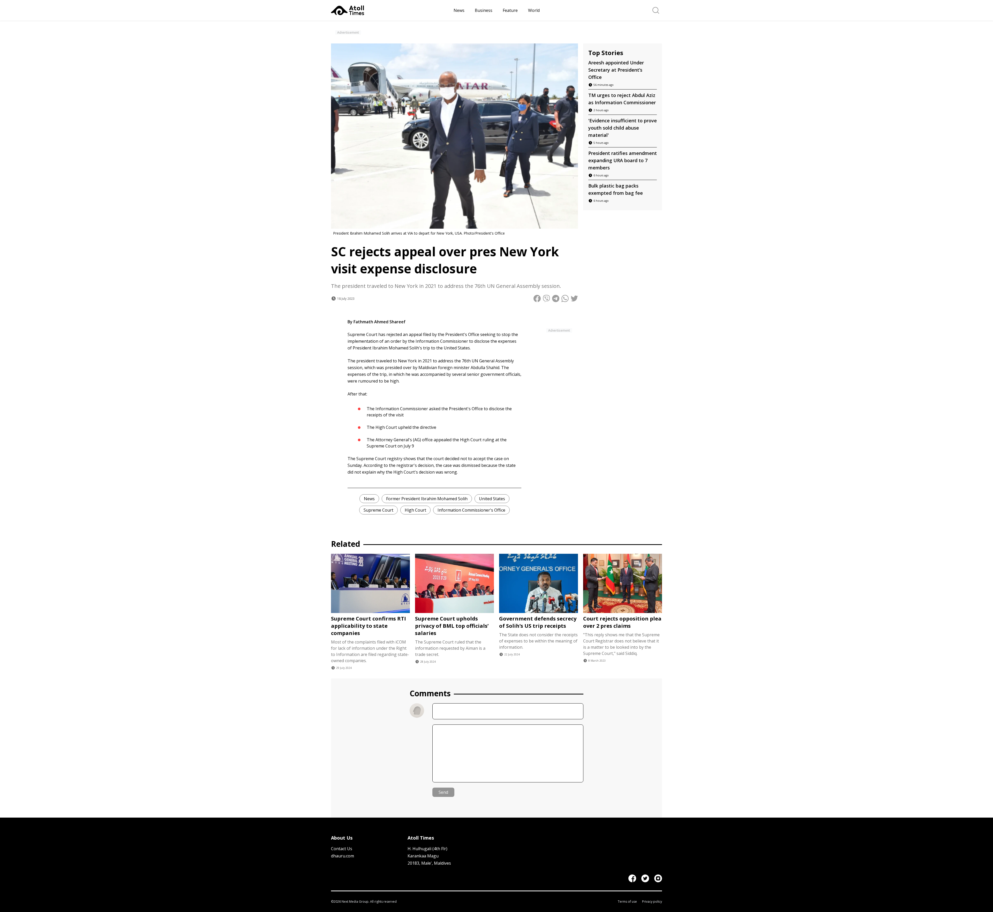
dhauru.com (342, 856)
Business (483, 10)
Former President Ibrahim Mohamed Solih (427, 499)
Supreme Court (378, 510)
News (459, 10)
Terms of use (627, 902)
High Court (415, 510)
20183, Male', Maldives (429, 863)
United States (492, 499)
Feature (510, 10)
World (534, 10)
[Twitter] (645, 878)
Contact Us (341, 848)
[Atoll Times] (390, 10)
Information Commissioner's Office (471, 510)
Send (443, 792)
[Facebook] (632, 878)
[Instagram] (658, 878)
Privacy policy (652, 902)
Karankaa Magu (423, 856)
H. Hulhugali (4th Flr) (427, 848)
